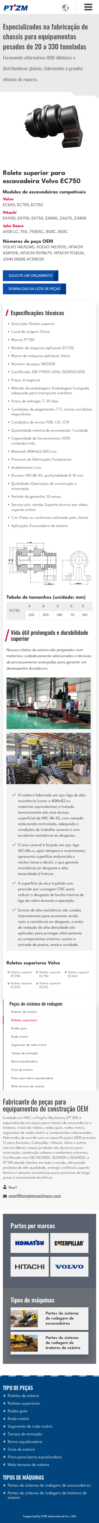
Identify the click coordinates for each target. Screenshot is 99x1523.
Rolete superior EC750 (50, 974)
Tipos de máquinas (23, 1477)
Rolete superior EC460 (78, 974)
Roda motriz (19, 1036)
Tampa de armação (24, 1053)
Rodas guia (18, 1028)
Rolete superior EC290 (21, 985)
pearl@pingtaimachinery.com (35, 1196)
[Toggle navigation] (88, 7)
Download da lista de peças (34, 289)
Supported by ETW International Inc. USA (49, 1516)
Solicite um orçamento (31, 276)
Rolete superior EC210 (50, 985)
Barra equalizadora (24, 1061)
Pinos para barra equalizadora (32, 1078)
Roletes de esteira (24, 1011)
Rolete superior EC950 (21, 974)
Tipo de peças (18, 1387)
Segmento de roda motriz (29, 1045)
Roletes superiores (24, 1020)
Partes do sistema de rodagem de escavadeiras (62, 1319)
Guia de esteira (22, 1069)
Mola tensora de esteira (27, 1086)
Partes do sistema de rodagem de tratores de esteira (63, 1343)
